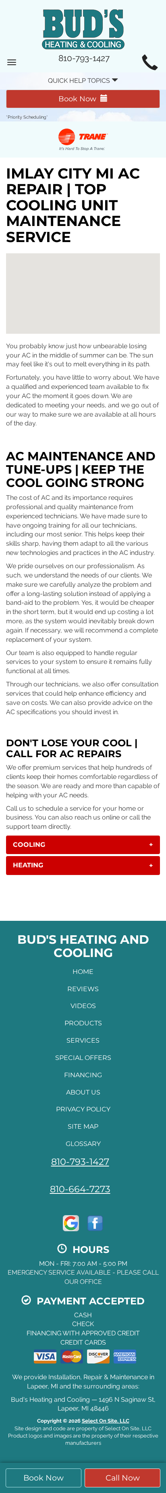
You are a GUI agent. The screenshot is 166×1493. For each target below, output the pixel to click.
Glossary (83, 1144)
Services (83, 1040)
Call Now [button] (123, 1478)
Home (83, 971)
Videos (83, 1006)
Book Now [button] (43, 1478)
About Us (83, 1092)
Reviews (83, 989)
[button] (83, 844)
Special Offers (83, 1058)
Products (83, 1023)
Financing (83, 1075)
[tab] (83, 844)
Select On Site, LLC (105, 1421)
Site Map (83, 1126)
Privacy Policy (83, 1109)
